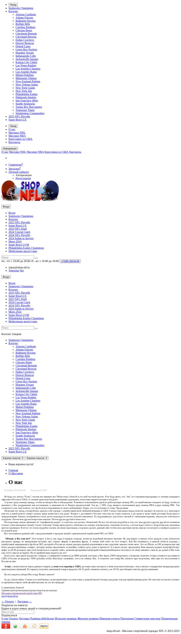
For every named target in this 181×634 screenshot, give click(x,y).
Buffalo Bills (23, 24)
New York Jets (24, 90)
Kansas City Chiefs (26, 62)
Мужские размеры (66, 618)
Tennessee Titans (25, 110)
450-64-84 (70, 261)
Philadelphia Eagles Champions (26, 247)
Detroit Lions (23, 46)
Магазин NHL (17, 132)
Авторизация (23, 175)
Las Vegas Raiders (26, 65)
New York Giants (25, 87)
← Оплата (7, 601)
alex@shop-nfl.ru (9, 596)
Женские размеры (88, 618)
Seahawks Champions (20, 8)
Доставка (24, 618)
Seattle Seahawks (25, 103)
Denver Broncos (25, 43)
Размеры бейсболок (42, 618)
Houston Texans (25, 52)
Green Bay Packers (26, 49)
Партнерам (127, 618)
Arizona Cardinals (26, 14)
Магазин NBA (17, 135)
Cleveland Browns (26, 36)
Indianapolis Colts (26, 55)
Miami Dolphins (25, 75)
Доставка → (24, 601)
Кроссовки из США (20, 138)
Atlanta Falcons (24, 17)
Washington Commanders (30, 113)
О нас (11, 129)
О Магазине (15, 473)
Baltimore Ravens (26, 20)
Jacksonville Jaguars (27, 59)
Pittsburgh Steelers (26, 97)
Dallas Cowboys (25, 39)
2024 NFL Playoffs (19, 235)
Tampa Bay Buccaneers (29, 106)
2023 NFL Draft (17, 228)
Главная (13, 470)
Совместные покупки (147, 618)
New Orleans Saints (27, 84)
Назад (13, 4)
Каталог (13, 11)
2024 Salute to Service (21, 238)
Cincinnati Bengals (26, 33)
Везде (11, 212)
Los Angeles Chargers (28, 68)
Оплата (13, 618)
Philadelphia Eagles (26, 94)
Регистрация (23, 178)
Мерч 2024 (14, 241)
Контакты (14, 142)
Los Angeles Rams (26, 71)
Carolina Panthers (25, 27)
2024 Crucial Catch (19, 231)
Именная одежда (110, 618)
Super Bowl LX (17, 119)
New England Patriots (28, 81)
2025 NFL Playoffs (19, 116)
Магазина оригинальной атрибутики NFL (21, 593)
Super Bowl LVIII (18, 244)
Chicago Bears (24, 30)
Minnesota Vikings (26, 78)
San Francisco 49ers (27, 100)
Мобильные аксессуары (22, 251)
